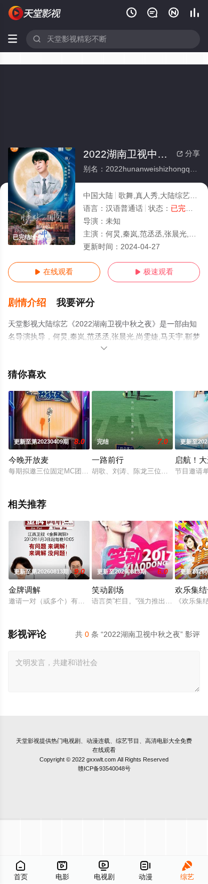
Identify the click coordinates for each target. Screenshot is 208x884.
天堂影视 (27, 741)
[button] (32, 303)
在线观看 (54, 272)
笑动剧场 (108, 590)
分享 (188, 154)
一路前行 (108, 460)
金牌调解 (25, 590)
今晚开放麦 (29, 460)
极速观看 (154, 272)
